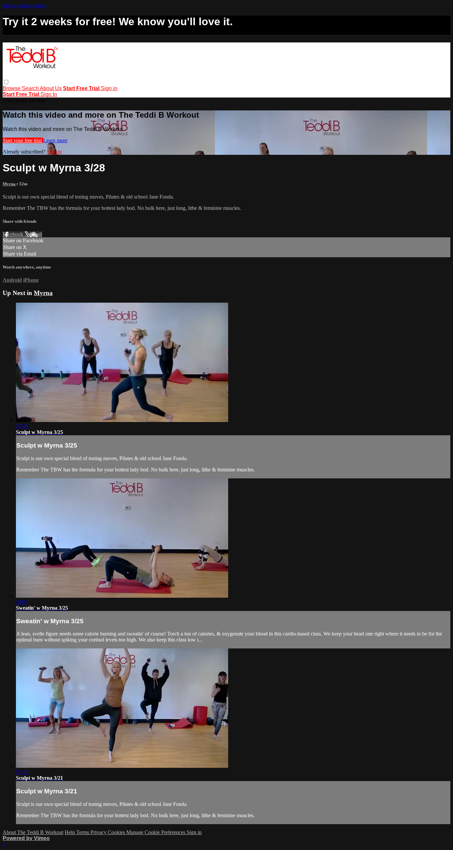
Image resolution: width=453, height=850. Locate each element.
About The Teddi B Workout (33, 832)
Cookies (117, 832)
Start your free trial (23, 140)
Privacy (99, 832)
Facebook (14, 234)
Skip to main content (24, 5)
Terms (83, 832)
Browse (12, 88)
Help (70, 832)
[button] (6, 82)
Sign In (48, 94)
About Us (51, 88)
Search (31, 88)
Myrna (10, 183)
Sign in (109, 88)
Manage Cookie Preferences (156, 832)
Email (36, 234)
